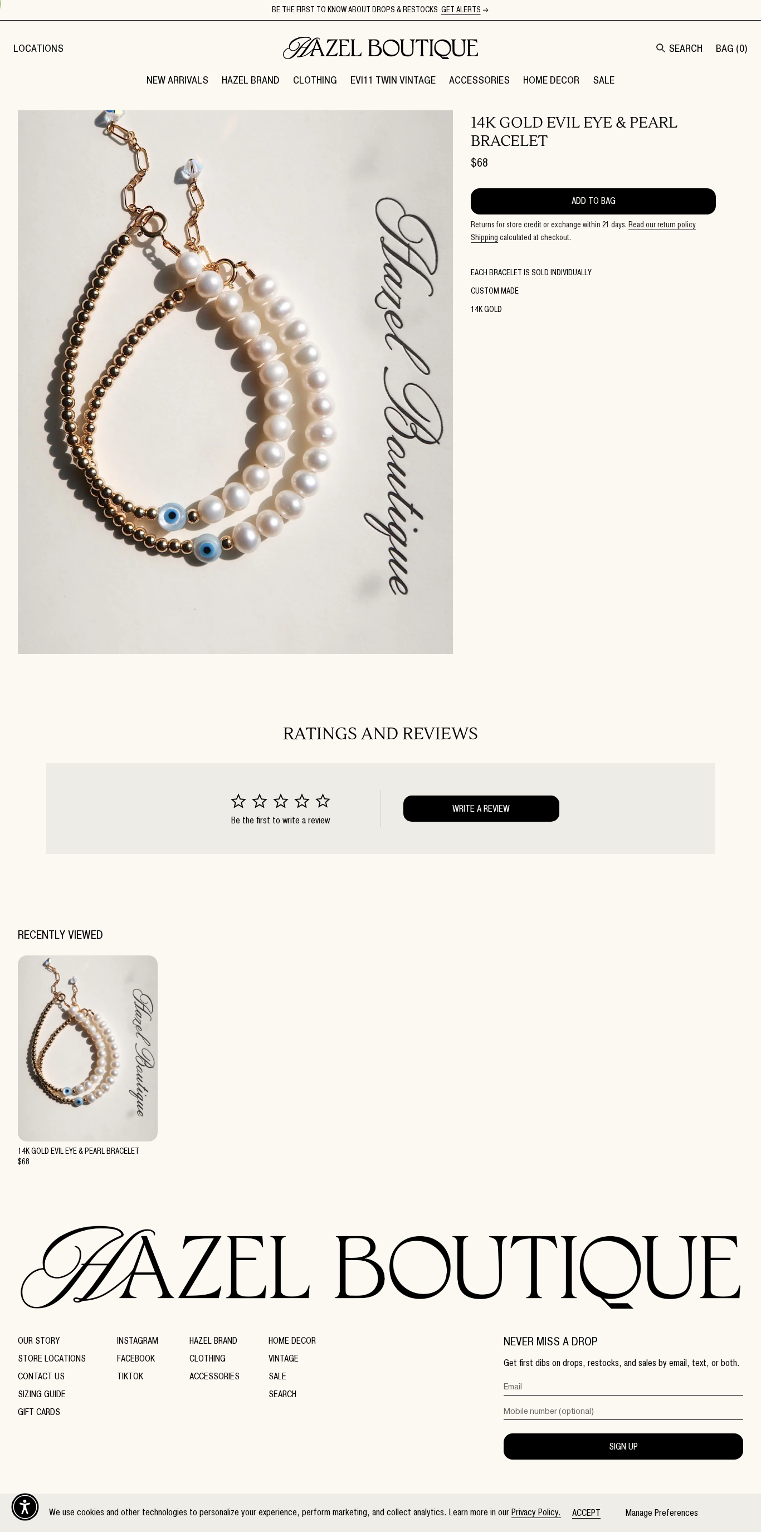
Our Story (39, 1340)
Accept (586, 1512)
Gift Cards (39, 1412)
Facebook (136, 1358)
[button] (251, 80)
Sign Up (623, 1446)
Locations (38, 48)
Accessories (214, 1376)
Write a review (481, 808)
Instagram (137, 1340)
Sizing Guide (42, 1394)
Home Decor (292, 1340)
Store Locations (52, 1358)
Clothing (207, 1358)
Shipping (484, 237)
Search (282, 1394)
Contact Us (41, 1376)
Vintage (284, 1358)
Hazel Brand (213, 1340)
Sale (277, 1376)
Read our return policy (662, 225)
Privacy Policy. (536, 1512)
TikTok (130, 1376)
